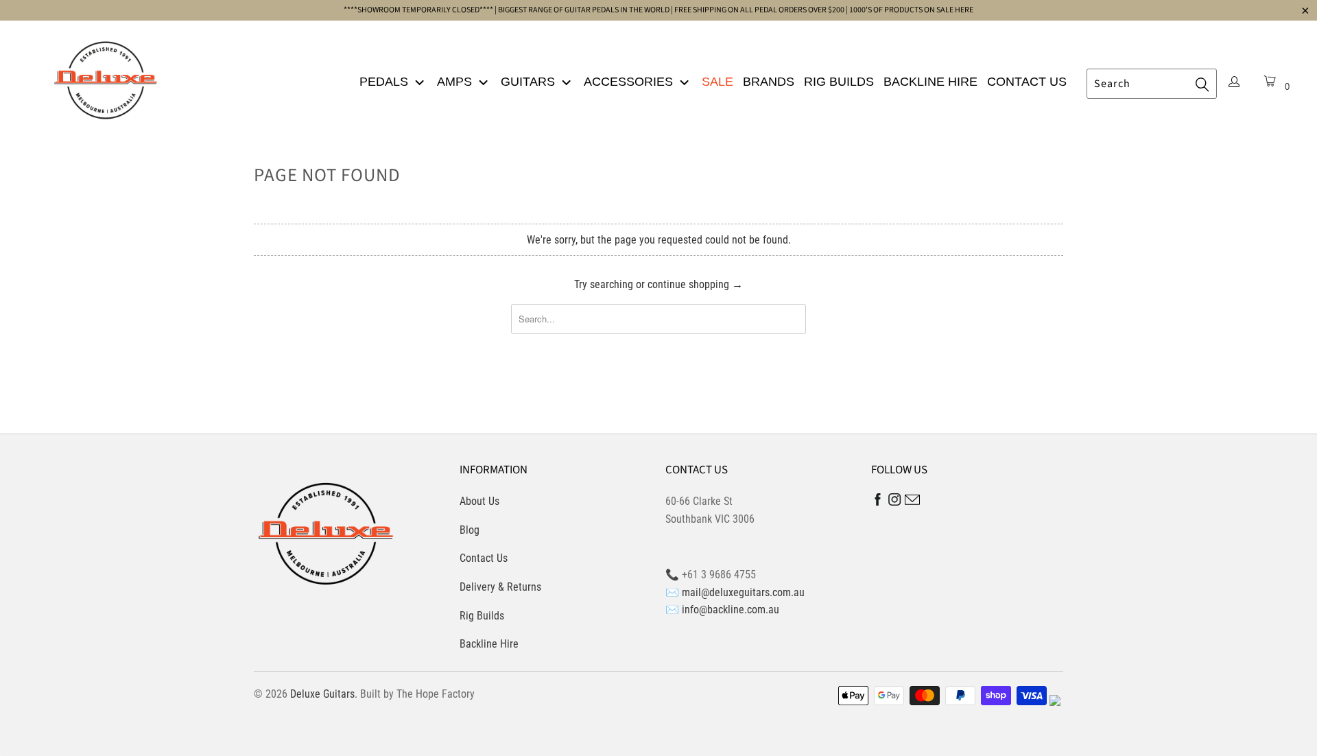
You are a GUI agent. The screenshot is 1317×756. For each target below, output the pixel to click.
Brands (768, 81)
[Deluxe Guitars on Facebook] (878, 502)
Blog (469, 529)
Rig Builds (839, 81)
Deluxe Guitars (322, 693)
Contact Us (1027, 81)
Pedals (385, 81)
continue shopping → (695, 284)
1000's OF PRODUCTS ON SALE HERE (911, 10)
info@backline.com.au (730, 609)
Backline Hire (930, 81)
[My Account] (1234, 83)
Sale (717, 81)
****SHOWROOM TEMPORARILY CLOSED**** (418, 10)
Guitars (529, 81)
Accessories (630, 81)
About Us (479, 501)
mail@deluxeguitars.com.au (743, 592)
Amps (456, 81)
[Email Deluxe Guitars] (912, 501)
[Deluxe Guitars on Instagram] (895, 501)
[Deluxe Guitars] (105, 76)
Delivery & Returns (500, 586)
